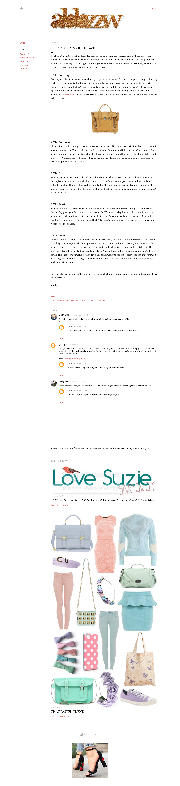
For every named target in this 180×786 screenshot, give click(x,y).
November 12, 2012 (80, 315)
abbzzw (71, 326)
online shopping (27, 57)
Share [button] (22, 43)
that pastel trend (67, 711)
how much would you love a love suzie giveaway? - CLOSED (102, 500)
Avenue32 (25, 54)
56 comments (62, 505)
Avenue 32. (69, 94)
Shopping (24, 65)
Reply (62, 338)
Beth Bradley (65, 315)
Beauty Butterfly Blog (75, 358)
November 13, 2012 (83, 390)
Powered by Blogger (92, 734)
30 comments (63, 717)
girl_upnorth (65, 344)
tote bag (24, 68)
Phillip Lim (25, 61)
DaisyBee (63, 381)
